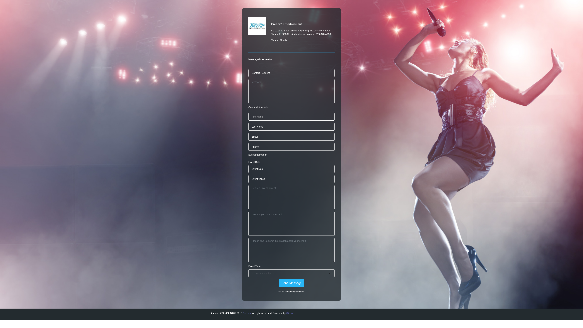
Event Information (257, 155)
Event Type (254, 266)
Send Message (291, 283)
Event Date (254, 162)
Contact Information (258, 107)
